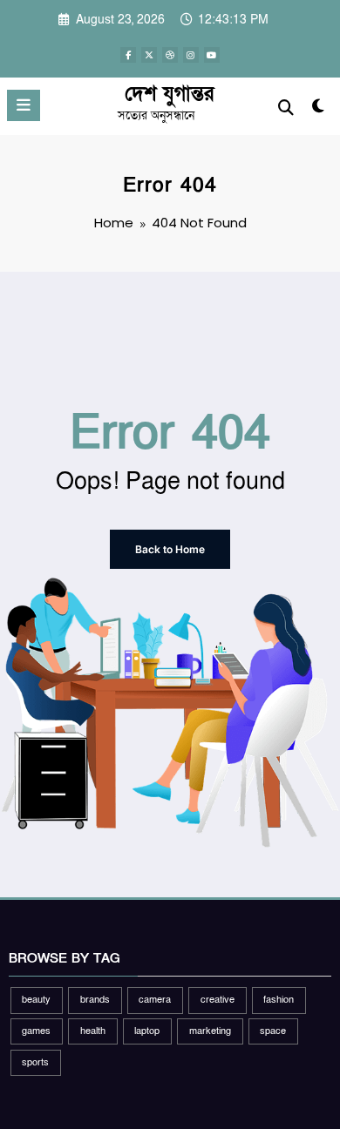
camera (155, 999)
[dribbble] (170, 55)
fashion (278, 999)
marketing (210, 1031)
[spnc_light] (318, 110)
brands (95, 999)
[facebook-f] (128, 55)
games (36, 1031)
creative (218, 999)
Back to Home (170, 549)
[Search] (286, 108)
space (273, 1031)
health (92, 1031)
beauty (36, 999)
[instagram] (191, 55)
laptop (147, 1031)
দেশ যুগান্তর (169, 94)
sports (35, 1062)
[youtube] (212, 55)
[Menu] (23, 105)
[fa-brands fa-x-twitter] (149, 55)
